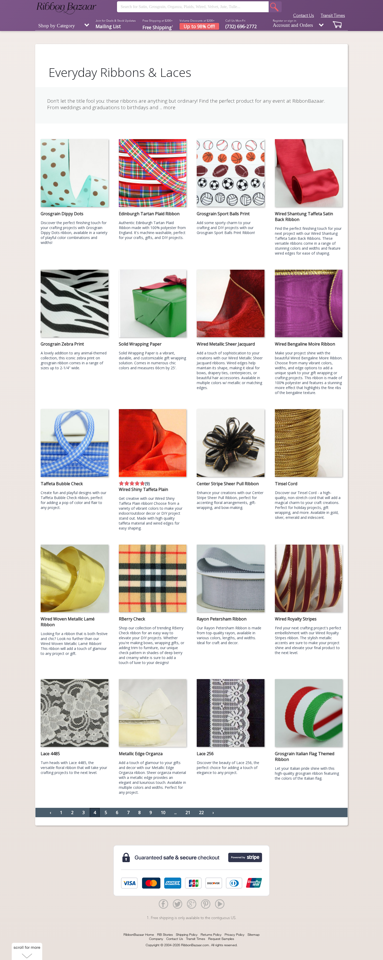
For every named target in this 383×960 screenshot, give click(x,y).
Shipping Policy (186, 934)
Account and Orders (293, 23)
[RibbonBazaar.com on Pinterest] (205, 903)
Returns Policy (211, 934)
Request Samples (221, 939)
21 (188, 812)
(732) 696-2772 (241, 26)
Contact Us (303, 15)
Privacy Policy (234, 934)
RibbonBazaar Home (138, 934)
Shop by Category (56, 25)
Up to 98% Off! (199, 26)
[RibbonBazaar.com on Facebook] (163, 903)
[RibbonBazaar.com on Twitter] (177, 903)
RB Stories (165, 934)
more (169, 107)
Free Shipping (158, 27)
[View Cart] (337, 24)
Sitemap (254, 934)
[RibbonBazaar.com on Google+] (191, 903)
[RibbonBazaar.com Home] (66, 8)
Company (156, 939)
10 (163, 812)
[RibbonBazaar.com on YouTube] (219, 903)
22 (201, 812)
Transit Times (333, 15)
